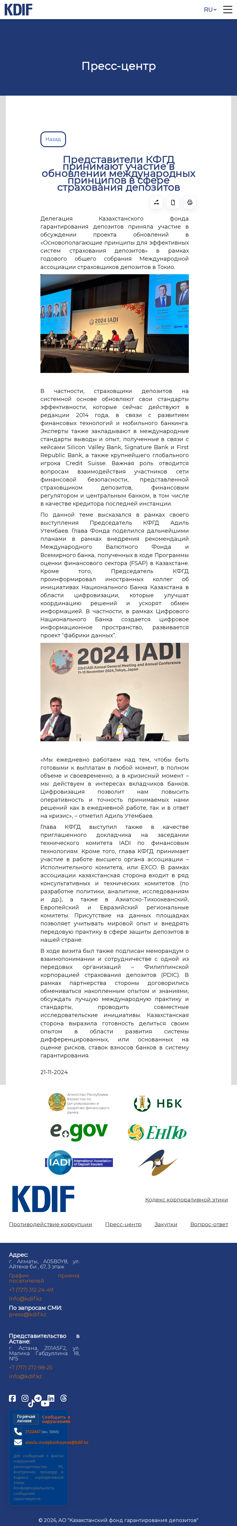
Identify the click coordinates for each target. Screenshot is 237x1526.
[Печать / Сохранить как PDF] (190, 202)
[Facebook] (13, 1398)
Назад (53, 139)
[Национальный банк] (79, 1094)
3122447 (32, 1431)
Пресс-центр (123, 1224)
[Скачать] (173, 202)
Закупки (166, 1224)
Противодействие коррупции (50, 1224)
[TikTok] (32, 1403)
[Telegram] (38, 1398)
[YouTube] (45, 1403)
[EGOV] (79, 1126)
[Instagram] (26, 1398)
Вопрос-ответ (209, 1224)
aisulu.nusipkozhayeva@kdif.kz (56, 1442)
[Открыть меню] (227, 9)
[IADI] (79, 1149)
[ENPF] (158, 1122)
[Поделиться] (156, 202)
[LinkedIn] (52, 1398)
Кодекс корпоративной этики (186, 1199)
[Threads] (63, 1398)
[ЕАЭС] (158, 1152)
